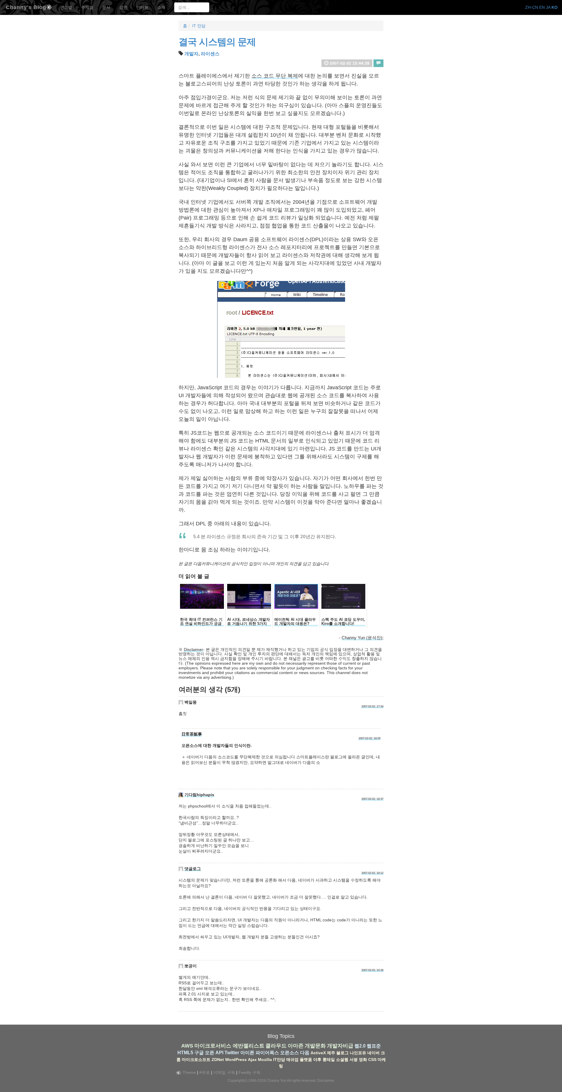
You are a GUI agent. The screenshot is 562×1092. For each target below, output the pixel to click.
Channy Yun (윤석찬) (362, 637)
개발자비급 (340, 1046)
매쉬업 (292, 1059)
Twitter (232, 1052)
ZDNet (218, 1059)
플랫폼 (306, 1059)
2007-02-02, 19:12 (372, 873)
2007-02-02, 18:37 (372, 799)
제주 (331, 1052)
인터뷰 (142, 7)
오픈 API (214, 1052)
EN (542, 7)
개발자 (191, 53)
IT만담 (279, 1059)
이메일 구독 (224, 1072)
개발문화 (315, 1046)
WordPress (236, 1059)
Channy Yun (276, 1081)
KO (554, 7)
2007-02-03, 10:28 (372, 970)
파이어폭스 (267, 1052)
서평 (353, 1059)
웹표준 (374, 1045)
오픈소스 (289, 1052)
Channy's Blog (26, 6)
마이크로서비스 (212, 1046)
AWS (187, 1046)
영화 (363, 1059)
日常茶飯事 (191, 734)
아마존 (296, 1046)
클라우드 (276, 1046)
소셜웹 (342, 1059)
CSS (372, 1059)
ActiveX (318, 1052)
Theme (188, 1072)
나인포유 (358, 1052)
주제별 (87, 7)
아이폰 (247, 1052)
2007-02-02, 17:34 (372, 706)
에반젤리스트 (248, 1046)
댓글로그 (192, 868)
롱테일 (329, 1059)
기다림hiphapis (199, 794)
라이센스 (210, 53)
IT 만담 (198, 25)
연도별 (66, 7)
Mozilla (265, 1059)
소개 (161, 7)
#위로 (204, 1072)
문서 (106, 7)
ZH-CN (531, 7)
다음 (304, 1052)
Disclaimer (193, 649)
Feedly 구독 (250, 1072)
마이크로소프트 (196, 1059)
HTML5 (185, 1052)
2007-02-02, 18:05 (370, 738)
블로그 (342, 1052)
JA (548, 7)
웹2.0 (360, 1045)
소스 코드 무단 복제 (274, 76)
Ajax (252, 1059)
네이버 (373, 1052)
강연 (123, 7)
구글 (199, 1052)
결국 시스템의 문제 (217, 42)
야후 (317, 1059)
